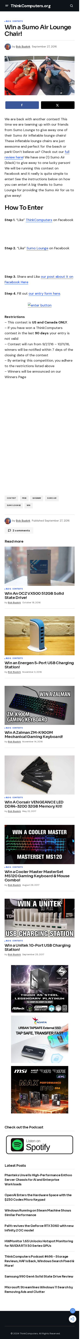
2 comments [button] (21, 530)
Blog (8, 21)
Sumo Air (51, 498)
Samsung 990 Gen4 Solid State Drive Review (39, 1276)
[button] (7, 5)
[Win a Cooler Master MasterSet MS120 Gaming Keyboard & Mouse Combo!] (40, 844)
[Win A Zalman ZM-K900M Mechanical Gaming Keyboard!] (40, 705)
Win (29, 505)
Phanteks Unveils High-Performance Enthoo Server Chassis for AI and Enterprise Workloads (38, 1179)
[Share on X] (58, 105)
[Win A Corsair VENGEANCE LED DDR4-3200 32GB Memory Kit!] (40, 775)
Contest (11, 498)
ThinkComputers (39, 220)
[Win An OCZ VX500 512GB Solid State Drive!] (40, 566)
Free (24, 498)
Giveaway (36, 498)
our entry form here (44, 293)
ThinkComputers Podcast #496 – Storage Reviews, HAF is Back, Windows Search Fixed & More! (39, 1261)
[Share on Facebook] (22, 105)
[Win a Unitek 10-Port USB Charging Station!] (40, 918)
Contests (17, 21)
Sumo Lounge (37, 248)
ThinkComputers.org (31, 6)
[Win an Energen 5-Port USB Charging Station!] (40, 635)
